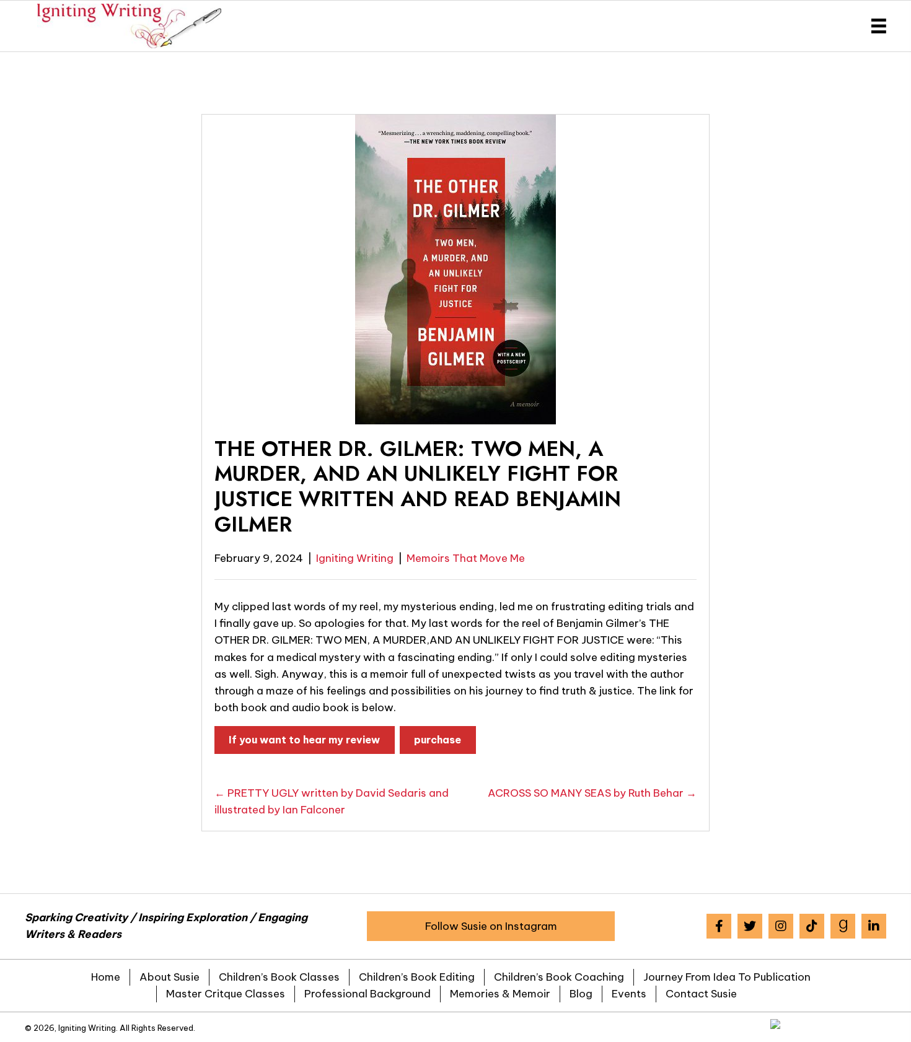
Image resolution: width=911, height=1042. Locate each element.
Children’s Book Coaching (559, 977)
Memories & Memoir (500, 993)
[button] (491, 926)
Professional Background (367, 993)
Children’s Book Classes (279, 977)
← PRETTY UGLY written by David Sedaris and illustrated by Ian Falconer (331, 801)
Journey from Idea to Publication (727, 977)
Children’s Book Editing (417, 977)
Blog (581, 993)
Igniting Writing (355, 558)
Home (105, 977)
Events (629, 993)
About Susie (169, 977)
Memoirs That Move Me (466, 558)
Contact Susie (701, 993)
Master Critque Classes (225, 993)
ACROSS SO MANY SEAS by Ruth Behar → (592, 793)
